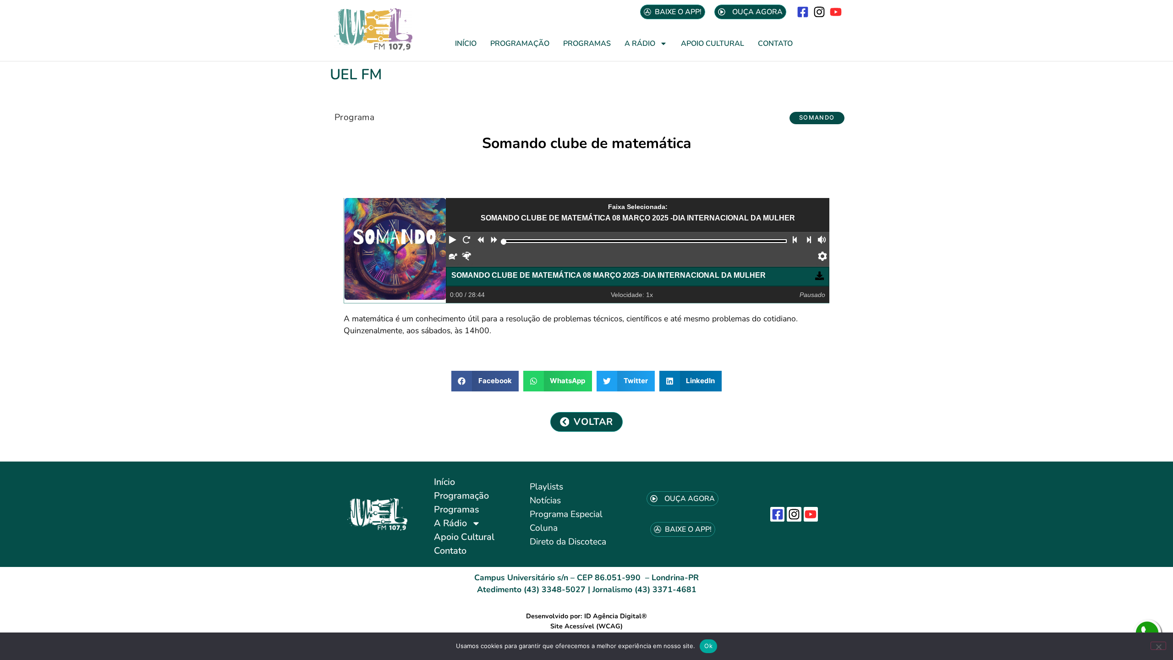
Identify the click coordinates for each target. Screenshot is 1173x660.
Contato (775, 43)
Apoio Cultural (712, 43)
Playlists (546, 487)
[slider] (504, 242)
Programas (587, 43)
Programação (519, 43)
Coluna (544, 528)
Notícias (545, 500)
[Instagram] (819, 12)
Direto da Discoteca (568, 542)
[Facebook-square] (802, 12)
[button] (816, 118)
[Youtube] (836, 12)
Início (466, 43)
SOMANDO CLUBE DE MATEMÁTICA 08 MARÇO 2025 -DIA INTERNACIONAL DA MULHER (608, 275)
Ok (708, 645)
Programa (354, 117)
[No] (1158, 646)
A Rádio (640, 43)
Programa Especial (566, 514)
